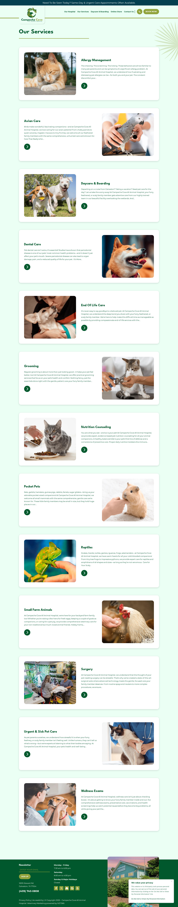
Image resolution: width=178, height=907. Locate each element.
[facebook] (56, 888)
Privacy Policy (25, 900)
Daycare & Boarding (100, 12)
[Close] (171, 881)
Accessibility (37, 900)
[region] (151, 891)
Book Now (151, 12)
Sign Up (24, 877)
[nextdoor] (67, 888)
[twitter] (61, 888)
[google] (72, 888)
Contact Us (129, 12)
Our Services (83, 12)
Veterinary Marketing (36, 903)
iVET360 (60, 903)
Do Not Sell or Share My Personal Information (148, 899)
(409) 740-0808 (29, 891)
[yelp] (77, 888)
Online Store (116, 12)
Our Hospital (69, 12)
